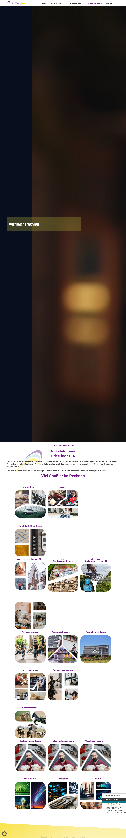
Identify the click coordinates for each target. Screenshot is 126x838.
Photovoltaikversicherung (96, 632)
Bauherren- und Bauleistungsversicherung (63, 560)
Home (44, 3)
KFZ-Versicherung (30, 487)
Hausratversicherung (30, 599)
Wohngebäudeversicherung (63, 632)
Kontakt (109, 3)
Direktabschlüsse (74, 3)
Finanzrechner (56, 3)
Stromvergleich (30, 779)
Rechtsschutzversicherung (63, 670)
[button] (4, 833)
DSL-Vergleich (95, 779)
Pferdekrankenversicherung (96, 741)
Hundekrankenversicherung (30, 741)
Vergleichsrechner (94, 3)
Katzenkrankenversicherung (63, 741)
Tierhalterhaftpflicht (30, 708)
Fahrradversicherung (30, 632)
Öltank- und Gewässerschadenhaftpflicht (96, 560)
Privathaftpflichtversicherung (30, 526)
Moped (63, 487)
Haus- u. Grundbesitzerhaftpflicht (30, 559)
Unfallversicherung (30, 670)
